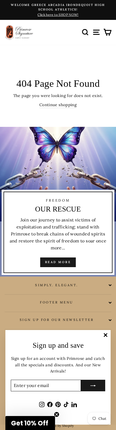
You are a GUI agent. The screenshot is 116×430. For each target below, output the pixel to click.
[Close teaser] (56, 414)
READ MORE (58, 262)
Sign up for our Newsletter (57, 320)
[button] (30, 423)
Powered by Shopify (58, 426)
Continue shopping (58, 104)
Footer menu (56, 302)
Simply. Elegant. (56, 285)
